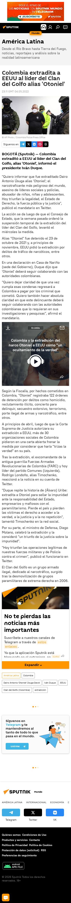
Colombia (28, 675)
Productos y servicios (15, 840)
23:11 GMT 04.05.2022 (15, 91)
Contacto (34, 840)
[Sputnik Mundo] (11, 28)
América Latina (11, 675)
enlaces (11, 646)
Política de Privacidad (15, 845)
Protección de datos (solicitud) (20, 850)
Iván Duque (50, 682)
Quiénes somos (11, 834)
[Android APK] (13, 866)
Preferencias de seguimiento (19, 855)
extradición (40, 689)
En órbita (35, 328)
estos (42, 642)
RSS (43, 850)
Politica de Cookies (40, 845)
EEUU (63, 682)
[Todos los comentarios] (5, 897)
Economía (57, 802)
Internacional (36, 802)
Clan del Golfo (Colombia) (17, 689)
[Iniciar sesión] (50, 27)
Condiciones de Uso (34, 834)
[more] (61, 376)
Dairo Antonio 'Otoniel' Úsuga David (22, 682)
